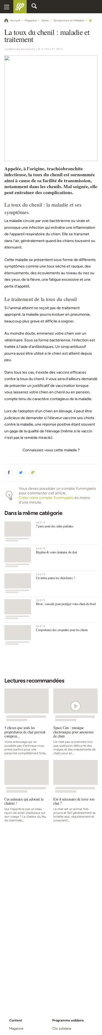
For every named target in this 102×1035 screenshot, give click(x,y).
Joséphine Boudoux (19, 49)
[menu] (6, 6)
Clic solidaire (61, 1028)
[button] (8, 472)
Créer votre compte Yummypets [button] (46, 497)
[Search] (34, 7)
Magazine (16, 1028)
